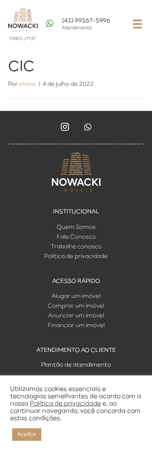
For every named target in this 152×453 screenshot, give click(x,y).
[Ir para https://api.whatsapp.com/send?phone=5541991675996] (84, 26)
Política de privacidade (65, 404)
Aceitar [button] (26, 434)
